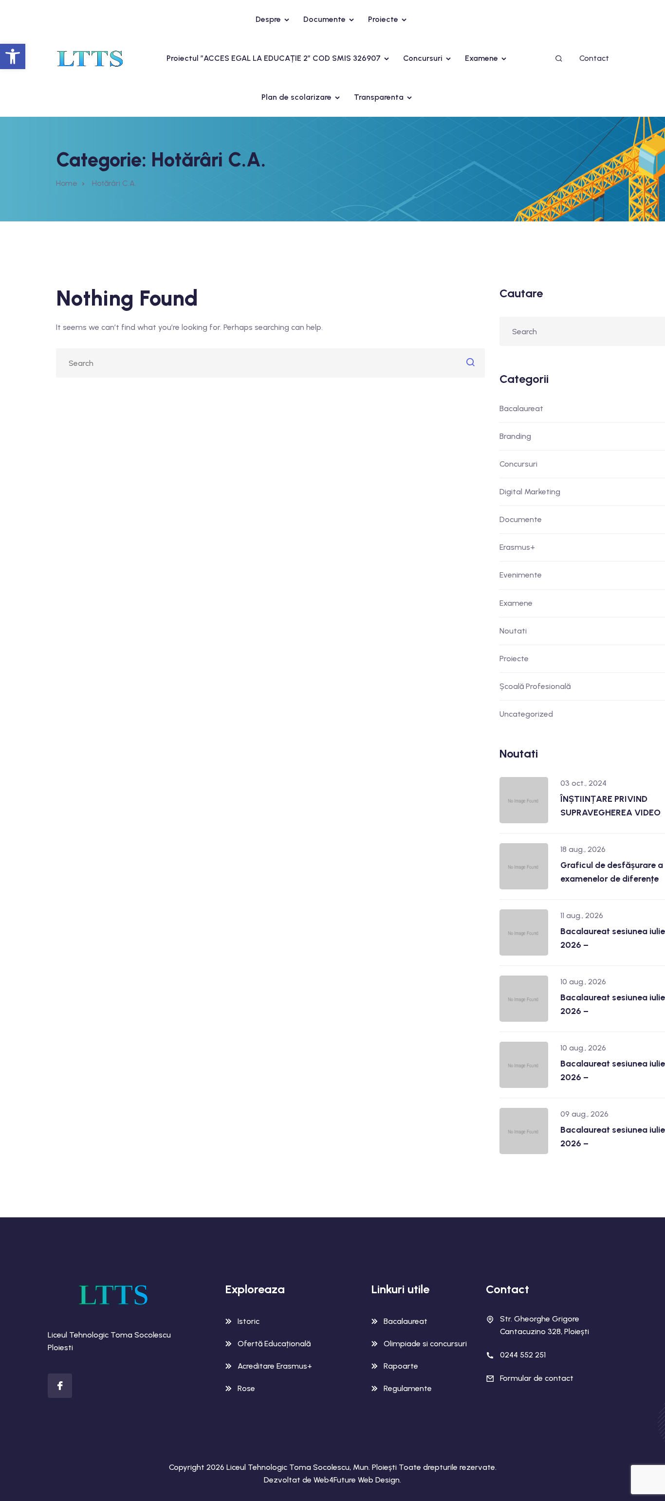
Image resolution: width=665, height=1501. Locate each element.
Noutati (513, 630)
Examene (481, 58)
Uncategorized (526, 714)
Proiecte (383, 19)
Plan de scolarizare (296, 97)
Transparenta (379, 97)
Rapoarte (401, 1366)
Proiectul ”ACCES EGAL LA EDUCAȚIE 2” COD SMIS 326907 (273, 58)
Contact (594, 58)
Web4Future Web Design (357, 1479)
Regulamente (408, 1388)
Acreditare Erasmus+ (275, 1366)
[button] (12, 56)
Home (66, 183)
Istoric (248, 1321)
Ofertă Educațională (274, 1343)
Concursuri (423, 58)
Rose (246, 1388)
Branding (515, 436)
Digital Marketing (529, 491)
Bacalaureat (521, 408)
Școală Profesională (535, 686)
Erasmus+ (517, 547)
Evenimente (520, 574)
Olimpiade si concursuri (425, 1343)
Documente (324, 19)
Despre (268, 19)
